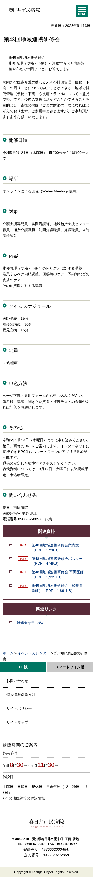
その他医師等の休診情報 (25, 798)
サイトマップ (17, 722)
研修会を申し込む (31, 623)
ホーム (8, 653)
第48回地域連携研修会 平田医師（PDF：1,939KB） (58, 574)
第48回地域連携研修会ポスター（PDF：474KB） (57, 561)
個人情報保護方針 (20, 695)
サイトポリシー (19, 708)
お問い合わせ (17, 681)
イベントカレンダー (34, 653)
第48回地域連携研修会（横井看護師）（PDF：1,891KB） (57, 588)
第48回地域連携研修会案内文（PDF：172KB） (55, 547)
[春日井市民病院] (24, 9)
